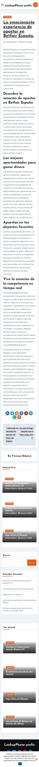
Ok (20, 764)
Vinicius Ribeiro (12, 42)
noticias (7, 17)
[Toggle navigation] (2, 4)
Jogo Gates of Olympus (16, 535)
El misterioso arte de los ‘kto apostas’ (18, 589)
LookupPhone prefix (18, 5)
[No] (36, 759)
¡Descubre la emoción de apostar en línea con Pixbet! (12, 434)
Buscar (6, 555)
